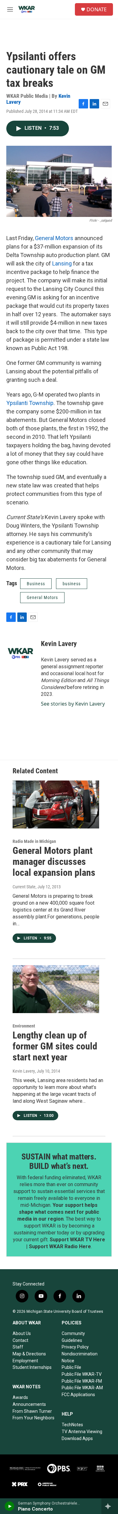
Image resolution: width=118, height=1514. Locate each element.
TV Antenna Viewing (82, 1431)
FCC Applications (78, 1394)
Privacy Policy (75, 1346)
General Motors (54, 238)
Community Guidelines (73, 1337)
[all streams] (109, 1506)
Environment (24, 1025)
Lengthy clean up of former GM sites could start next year (55, 1046)
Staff (18, 1346)
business (72, 583)
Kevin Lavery (59, 644)
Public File (71, 1367)
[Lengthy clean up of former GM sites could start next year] (56, 989)
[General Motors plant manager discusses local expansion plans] (56, 804)
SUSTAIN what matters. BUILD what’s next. (59, 1161)
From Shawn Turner (32, 1411)
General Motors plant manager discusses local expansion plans (54, 861)
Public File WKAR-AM (82, 1387)
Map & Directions (29, 1353)
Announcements (29, 1404)
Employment (25, 1360)
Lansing (62, 263)
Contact (20, 1340)
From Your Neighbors (33, 1417)
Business (36, 583)
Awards (20, 1397)
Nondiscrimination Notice (80, 1357)
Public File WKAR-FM (82, 1381)
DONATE (97, 9)
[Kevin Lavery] (20, 653)
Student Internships (32, 1367)
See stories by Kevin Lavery (73, 703)
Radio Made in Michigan (34, 841)
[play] (10, 1506)
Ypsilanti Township (29, 403)
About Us (22, 1333)
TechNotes (72, 1424)
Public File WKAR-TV (82, 1374)
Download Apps (77, 1438)
